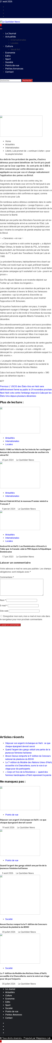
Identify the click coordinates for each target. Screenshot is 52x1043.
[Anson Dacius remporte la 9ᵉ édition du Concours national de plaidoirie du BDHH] (20, 914)
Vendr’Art (15, 49)
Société (9, 62)
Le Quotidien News (30, 114)
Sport (8, 59)
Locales (14, 43)
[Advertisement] (26, 655)
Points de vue (12, 65)
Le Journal (10, 33)
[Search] (1, 77)
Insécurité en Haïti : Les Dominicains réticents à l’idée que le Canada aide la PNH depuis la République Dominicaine (25, 549)
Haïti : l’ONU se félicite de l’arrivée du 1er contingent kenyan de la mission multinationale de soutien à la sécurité (25, 452)
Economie (10, 52)
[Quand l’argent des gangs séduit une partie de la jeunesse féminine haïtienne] (20, 855)
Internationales (18, 40)
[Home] (1, 25)
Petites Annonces (14, 68)
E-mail (3, 605)
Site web (4, 611)
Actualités (10, 36)
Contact (9, 72)
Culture (9, 46)
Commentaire (7, 577)
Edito (8, 56)
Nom (3, 600)
